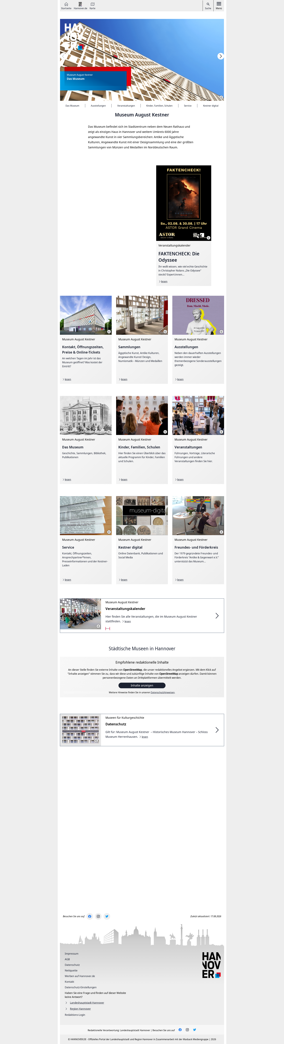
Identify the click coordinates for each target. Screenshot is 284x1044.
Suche (208, 8)
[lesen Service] (86, 540)
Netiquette (71, 970)
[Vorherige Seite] (63, 56)
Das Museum (72, 105)
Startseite (66, 8)
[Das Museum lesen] (142, 60)
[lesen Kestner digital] (142, 540)
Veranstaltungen (126, 105)
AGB (67, 959)
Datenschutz (72, 964)
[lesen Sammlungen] (142, 340)
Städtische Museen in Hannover (142, 648)
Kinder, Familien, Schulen (159, 105)
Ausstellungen (98, 105)
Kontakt (69, 981)
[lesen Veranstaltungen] (198, 440)
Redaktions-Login (75, 1015)
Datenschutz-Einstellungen (81, 987)
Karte (92, 8)
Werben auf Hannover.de (80, 976)
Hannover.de (80, 8)
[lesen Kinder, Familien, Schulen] (142, 440)
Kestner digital (210, 105)
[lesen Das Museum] (86, 440)
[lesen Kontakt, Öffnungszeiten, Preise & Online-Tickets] (86, 340)
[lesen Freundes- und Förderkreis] (198, 540)
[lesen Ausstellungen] (198, 340)
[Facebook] (89, 916)
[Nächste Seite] (220, 56)
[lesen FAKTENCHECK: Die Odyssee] (183, 226)
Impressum (71, 953)
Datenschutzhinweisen (163, 692)
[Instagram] (98, 916)
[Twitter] (107, 916)
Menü (219, 8)
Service (188, 105)
